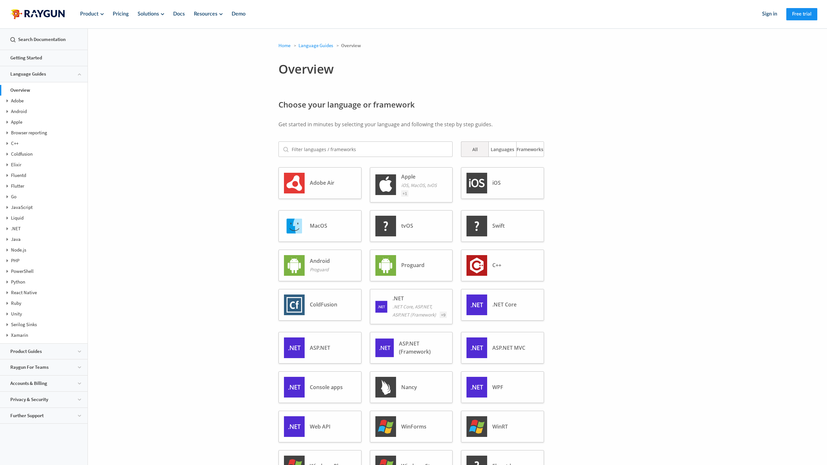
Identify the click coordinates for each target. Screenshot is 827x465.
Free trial (801, 14)
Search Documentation (42, 39)
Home (284, 45)
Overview (20, 90)
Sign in (769, 13)
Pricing (121, 13)
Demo (239, 13)
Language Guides (315, 45)
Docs (179, 13)
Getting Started (26, 58)
